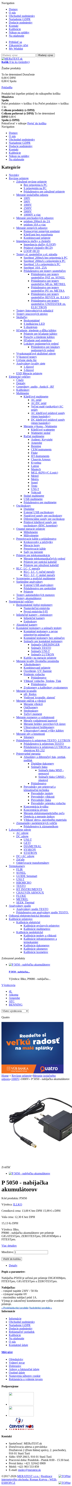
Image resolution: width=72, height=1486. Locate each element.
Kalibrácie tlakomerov (36, 945)
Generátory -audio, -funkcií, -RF (35, 386)
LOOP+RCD (32, 251)
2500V (28, 208)
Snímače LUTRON (42, 654)
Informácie (15, 1318)
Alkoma (13, 994)
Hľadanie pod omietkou (38, 340)
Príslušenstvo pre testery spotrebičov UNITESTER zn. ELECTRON (48, 304)
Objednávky (16, 1359)
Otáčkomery (31, 707)
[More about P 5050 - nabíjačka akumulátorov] (29, 964)
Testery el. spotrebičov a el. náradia (36, 254)
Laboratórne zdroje (20, 829)
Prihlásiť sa (15, 42)
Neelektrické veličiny (21, 601)
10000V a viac (32, 214)
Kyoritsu (36, 462)
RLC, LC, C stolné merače (39, 575)
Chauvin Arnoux (41, 459)
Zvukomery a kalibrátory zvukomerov (46, 687)
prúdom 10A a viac (35, 224)
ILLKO (17, 1204)
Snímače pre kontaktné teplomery (43, 641)
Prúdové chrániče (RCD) (38, 247)
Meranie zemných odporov (32, 227)
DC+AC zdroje (25, 856)
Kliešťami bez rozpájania (38, 234)
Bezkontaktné (32, 320)
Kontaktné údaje (18, 1345)
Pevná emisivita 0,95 (36, 611)
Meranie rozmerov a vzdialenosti (35, 717)
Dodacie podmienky (20, 22)
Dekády (20, 383)
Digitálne (29, 509)
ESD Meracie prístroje (29, 373)
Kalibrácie (15, 29)
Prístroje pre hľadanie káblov (40, 333)
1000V (28, 204)
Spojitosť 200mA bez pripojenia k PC (46, 257)
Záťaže (20, 859)
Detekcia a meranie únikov (39, 816)
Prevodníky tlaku (41, 800)
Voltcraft (36, 492)
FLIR (19, 869)
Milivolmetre (31, 535)
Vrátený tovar (17, 1362)
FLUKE (21, 895)
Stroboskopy (31, 710)
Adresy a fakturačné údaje (24, 1369)
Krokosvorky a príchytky (38, 542)
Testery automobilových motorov (35, 594)
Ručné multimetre (34, 436)
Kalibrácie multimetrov (37, 928)
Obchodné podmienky (22, 15)
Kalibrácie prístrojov (21, 919)
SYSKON (30, 849)
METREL (22, 899)
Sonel (34, 482)
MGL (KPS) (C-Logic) (44, 472)
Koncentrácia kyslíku (36, 806)
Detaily (13, 1265)
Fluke (34, 452)
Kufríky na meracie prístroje (40, 657)
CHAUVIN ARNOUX (30, 892)
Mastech (36, 469)
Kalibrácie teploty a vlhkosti (40, 935)
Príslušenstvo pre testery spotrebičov (45, 270)
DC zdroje (22, 836)
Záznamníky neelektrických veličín (36, 823)
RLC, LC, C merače (28, 568)
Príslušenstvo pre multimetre (40, 502)
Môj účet (7, 1352)
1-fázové (29, 366)
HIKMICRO (23, 882)
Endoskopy (30, 621)
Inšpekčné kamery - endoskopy (34, 614)
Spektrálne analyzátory (29, 581)
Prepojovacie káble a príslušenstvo (36, 538)
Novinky (14, 175)
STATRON (30, 852)
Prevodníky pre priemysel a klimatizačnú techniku (40, 788)
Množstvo (7, 1252)
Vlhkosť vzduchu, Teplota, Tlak (42, 680)
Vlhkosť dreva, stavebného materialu (45, 819)
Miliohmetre (31, 532)
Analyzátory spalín (20, 905)
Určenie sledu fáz (26, 360)
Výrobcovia (8, 985)
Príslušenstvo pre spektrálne (40, 588)
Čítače (20, 380)
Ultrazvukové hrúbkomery (39, 727)
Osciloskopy (23, 505)
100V (27, 198)
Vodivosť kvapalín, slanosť (39, 697)
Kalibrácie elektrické (28, 922)
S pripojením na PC (35, 188)
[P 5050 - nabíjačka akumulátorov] (29, 1173)
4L (10, 991)
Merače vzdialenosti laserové (40, 720)
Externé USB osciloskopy (39, 512)
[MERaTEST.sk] (12, 58)
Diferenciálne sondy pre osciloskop (44, 518)
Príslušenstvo (38, 677)
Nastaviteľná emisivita (37, 608)
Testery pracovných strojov (32, 313)
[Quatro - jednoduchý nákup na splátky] (32, 1072)
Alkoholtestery (32, 664)
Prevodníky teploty (42, 793)
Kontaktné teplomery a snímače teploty (39, 628)
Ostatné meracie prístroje (30, 528)
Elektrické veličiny (20, 376)
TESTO (21, 885)
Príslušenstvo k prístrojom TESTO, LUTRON (43, 740)
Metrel (35, 475)
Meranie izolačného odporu (32, 194)
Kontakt (13, 25)
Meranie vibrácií (33, 704)
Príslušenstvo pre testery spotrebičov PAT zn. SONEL (48, 276)
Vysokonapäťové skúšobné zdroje (36, 353)
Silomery (29, 737)
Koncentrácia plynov (36, 809)
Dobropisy (15, 1366)
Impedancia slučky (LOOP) (40, 244)
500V (27, 201)
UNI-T (35, 489)
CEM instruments (41, 449)
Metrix (35, 479)
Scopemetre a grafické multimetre (35, 578)
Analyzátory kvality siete (30, 363)
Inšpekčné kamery (34, 618)
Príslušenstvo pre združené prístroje (44, 191)
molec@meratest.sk (29, 1469)
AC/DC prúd (38, 403)
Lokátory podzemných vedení (41, 343)
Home (5, 1075)
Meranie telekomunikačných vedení (44, 558)
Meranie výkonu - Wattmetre (40, 426)
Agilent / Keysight (41, 439)
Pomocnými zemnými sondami (42, 231)
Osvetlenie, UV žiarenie (38, 671)
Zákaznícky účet (18, 45)
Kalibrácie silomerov (36, 948)
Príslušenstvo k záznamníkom (41, 826)
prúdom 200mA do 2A (37, 221)
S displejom (30, 327)
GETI (27, 842)
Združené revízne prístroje (31, 181)
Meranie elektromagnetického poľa (44, 813)
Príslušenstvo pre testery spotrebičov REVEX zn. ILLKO (50, 295)
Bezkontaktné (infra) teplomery (34, 604)
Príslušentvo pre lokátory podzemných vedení (45, 348)
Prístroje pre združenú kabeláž (41, 565)
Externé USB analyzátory (39, 585)
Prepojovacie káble (35, 548)
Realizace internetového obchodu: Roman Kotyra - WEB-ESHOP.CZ (29, 1479)
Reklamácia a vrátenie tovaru (26, 1379)
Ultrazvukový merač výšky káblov (44, 730)
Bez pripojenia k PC (35, 184)
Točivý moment (33, 714)
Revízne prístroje (19, 178)
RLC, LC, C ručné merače (39, 571)
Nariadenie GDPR (19, 19)
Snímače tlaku (39, 766)
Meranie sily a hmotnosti (30, 733)
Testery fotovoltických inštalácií (34, 310)
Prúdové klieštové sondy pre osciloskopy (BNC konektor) (40, 524)
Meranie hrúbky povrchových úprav (45, 723)
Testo (34, 485)
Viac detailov (9, 1245)
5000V (28, 211)
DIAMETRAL (32, 846)
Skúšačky (22, 317)
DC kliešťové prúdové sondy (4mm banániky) (48, 421)
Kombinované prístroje (37, 237)
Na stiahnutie (16, 35)
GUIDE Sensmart (26, 876)
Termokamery (17, 866)
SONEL (21, 872)
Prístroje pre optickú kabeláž (40, 561)
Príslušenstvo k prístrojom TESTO (44, 743)
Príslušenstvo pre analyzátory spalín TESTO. (42, 912)
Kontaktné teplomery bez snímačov (44, 637)
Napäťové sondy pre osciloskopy (43, 515)
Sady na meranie (33, 552)
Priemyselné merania (28, 753)
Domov (13, 9)
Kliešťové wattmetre (43, 429)
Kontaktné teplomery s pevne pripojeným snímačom (41, 633)
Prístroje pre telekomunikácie (33, 555)
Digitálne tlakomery (42, 763)
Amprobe (36, 442)
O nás (12, 12)
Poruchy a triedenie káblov (39, 337)
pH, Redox (30, 694)
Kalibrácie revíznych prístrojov (42, 925)
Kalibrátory (23, 389)
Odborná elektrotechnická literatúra (29, 915)
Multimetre (22, 393)
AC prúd (36, 399)
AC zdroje (22, 833)
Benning (36, 446)
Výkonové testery (26, 356)
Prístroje (28, 591)
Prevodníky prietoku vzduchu (48, 803)
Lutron (35, 466)
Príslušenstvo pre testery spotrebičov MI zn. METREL (48, 282)
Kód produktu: (10, 1198)
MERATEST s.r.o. (28, 1476)
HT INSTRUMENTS (29, 889)
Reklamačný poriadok (22, 1331)
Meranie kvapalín (26, 690)
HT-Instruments (40, 456)
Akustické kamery (26, 624)
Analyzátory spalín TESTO (32, 909)
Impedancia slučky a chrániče (33, 241)
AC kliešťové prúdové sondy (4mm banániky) (48, 415)
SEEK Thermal (25, 902)
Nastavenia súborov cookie (24, 1375)
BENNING (16, 1004)
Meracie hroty (32, 545)
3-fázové (29, 370)
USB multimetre (33, 499)
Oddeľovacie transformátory (32, 862)
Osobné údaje (17, 1372)
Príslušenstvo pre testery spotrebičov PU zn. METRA (48, 289)
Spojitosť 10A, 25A (35, 267)
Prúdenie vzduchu (34, 674)
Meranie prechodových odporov (35, 218)
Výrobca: (7, 1204)
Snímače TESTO (41, 647)
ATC (12, 1001)
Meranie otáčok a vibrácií (31, 700)
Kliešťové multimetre (36, 396)
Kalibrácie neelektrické (29, 932)
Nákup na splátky (19, 32)
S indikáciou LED (34, 323)
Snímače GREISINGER (45, 644)
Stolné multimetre (34, 495)
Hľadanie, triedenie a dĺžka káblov (36, 330)
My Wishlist (16, 48)
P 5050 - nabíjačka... (19, 971)
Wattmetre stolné (40, 432)
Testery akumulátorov (29, 598)
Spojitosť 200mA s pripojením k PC (45, 261)
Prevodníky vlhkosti (42, 796)
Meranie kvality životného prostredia (37, 661)
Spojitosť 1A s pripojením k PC (42, 264)
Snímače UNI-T (40, 651)
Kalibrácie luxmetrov (36, 952)
